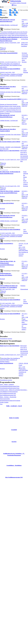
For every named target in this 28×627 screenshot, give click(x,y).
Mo (12, 10)
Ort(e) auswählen (24, 10)
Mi (11, 13)
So (16, 15)
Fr (18, 13)
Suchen (14, 8)
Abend (3, 15)
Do (15, 13)
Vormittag (4, 10)
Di (16, 10)
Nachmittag (4, 13)
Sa (11, 15)
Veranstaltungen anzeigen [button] (6, 338)
